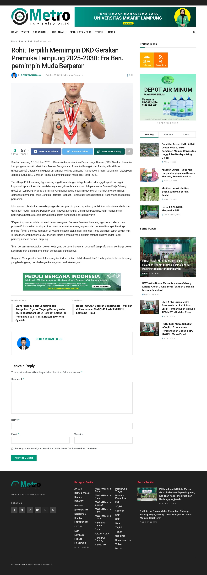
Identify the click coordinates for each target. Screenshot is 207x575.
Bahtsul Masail (82, 493)
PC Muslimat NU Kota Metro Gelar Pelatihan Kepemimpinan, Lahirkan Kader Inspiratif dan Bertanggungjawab (166, 264)
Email (15, 434)
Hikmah (78, 505)
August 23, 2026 (151, 273)
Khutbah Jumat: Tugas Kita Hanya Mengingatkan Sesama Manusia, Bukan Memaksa (178, 173)
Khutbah (78, 518)
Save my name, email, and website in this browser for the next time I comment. (56, 448)
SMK (117, 515)
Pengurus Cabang (100, 539)
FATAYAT (79, 501)
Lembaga (79, 535)
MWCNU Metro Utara (103, 517)
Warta (25, 32)
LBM (76, 530)
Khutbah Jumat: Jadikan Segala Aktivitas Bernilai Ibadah (175, 192)
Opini (97, 529)
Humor (111, 32)
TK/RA (118, 527)
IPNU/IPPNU (81, 509)
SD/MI (118, 506)
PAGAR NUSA (102, 533)
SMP (117, 519)
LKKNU (78, 539)
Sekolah (119, 510)
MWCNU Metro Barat (103, 490)
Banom (22, 41)
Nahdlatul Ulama (100, 524)
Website (78, 434)
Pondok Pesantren (42, 41)
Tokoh (99, 32)
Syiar (118, 523)
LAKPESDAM (81, 522)
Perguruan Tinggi (121, 490)
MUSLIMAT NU (82, 547)
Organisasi (39, 32)
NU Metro (22, 565)
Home (14, 32)
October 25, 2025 (54, 75)
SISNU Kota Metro (81, 32)
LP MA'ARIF (80, 543)
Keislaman (58, 32)
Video (118, 544)
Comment (17, 379)
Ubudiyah (120, 536)
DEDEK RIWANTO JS (31, 75)
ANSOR (78, 488)
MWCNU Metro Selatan (103, 503)
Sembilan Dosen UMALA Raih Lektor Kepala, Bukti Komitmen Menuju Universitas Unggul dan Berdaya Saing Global (179, 151)
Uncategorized (123, 540)
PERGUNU (100, 544)
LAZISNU (79, 526)
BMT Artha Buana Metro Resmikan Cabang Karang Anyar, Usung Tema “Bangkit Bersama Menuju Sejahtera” (168, 287)
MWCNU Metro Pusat (103, 496)
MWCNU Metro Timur (103, 510)
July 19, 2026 (169, 316)
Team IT (48, 565)
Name (15, 419)
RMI (30, 41)
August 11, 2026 (151, 294)
